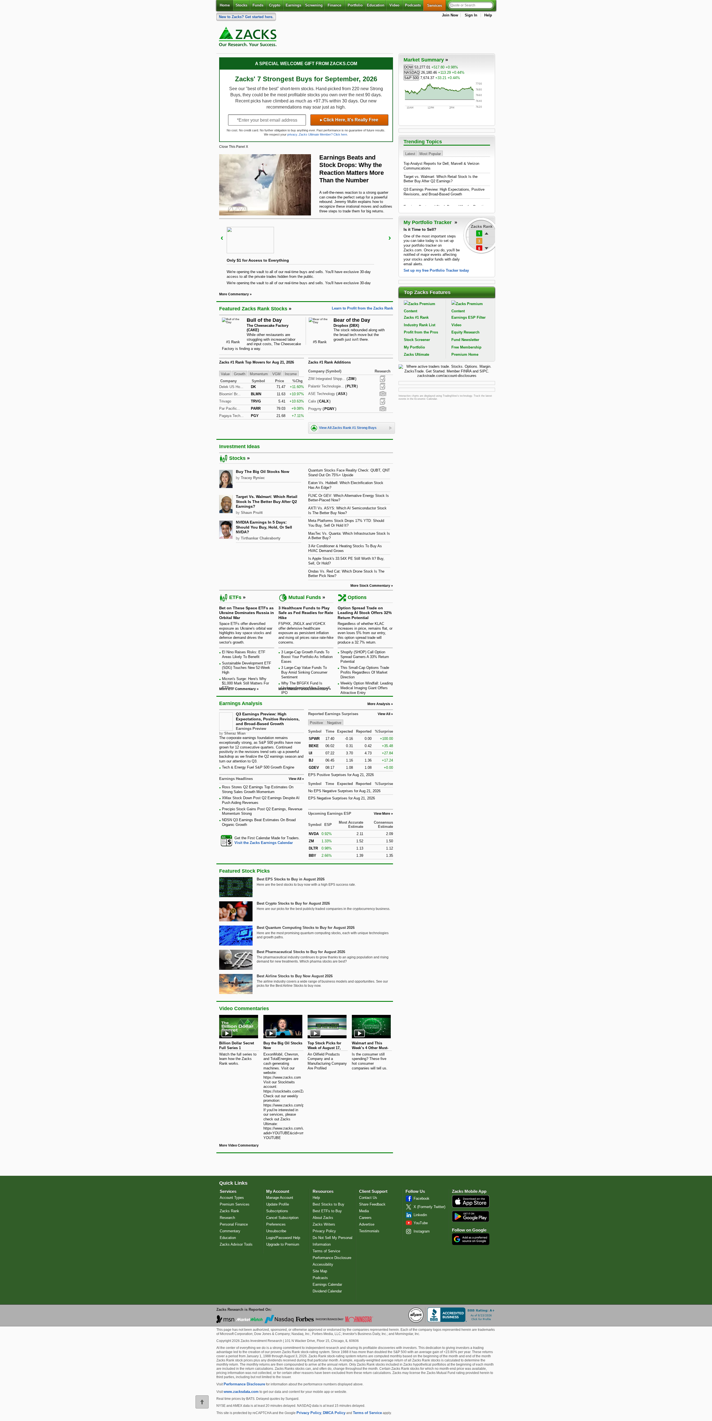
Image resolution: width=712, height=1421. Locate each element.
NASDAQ (411, 72)
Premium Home (464, 354)
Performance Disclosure (332, 1258)
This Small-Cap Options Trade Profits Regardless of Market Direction (364, 672)
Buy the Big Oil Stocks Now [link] (262, 471)
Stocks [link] (237, 458)
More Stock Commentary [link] (370, 586)
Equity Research (465, 332)
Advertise (366, 1224)
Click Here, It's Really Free (349, 119)
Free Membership (466, 347)
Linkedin (420, 1215)
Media (364, 1211)
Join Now (450, 15)
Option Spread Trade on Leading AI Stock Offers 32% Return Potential (365, 613)
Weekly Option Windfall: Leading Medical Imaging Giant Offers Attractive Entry (366, 687)
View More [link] (382, 814)
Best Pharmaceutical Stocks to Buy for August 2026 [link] (301, 952)
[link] (248, 38)
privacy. (292, 134)
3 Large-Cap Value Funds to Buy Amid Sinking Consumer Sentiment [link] (304, 672)
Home (225, 5)
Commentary (230, 1231)
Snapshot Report (382, 394)
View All (384, 714)
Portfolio (355, 5)
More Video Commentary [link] (239, 1145)
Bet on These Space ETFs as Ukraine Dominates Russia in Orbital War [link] (246, 613)
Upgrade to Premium (282, 1244)
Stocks (241, 5)
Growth (239, 374)
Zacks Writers (324, 1224)
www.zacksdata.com (241, 1392)
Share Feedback (372, 1204)
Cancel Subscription (282, 1218)
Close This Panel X (233, 147)
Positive (316, 723)
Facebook (421, 1198)
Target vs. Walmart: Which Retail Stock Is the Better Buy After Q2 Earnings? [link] (266, 501)
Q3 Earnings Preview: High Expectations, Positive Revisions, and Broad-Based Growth (268, 719)
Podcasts (413, 5)
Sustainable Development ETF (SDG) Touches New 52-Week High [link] (246, 667)
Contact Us (368, 1198)
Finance (334, 5)
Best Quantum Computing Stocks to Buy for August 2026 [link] (306, 928)
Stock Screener (417, 340)
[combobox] (261, 840)
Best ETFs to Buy (327, 1211)
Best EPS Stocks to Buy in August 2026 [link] (291, 879)
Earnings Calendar (327, 1284)
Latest (410, 153)
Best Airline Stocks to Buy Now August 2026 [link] (295, 976)
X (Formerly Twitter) (429, 1207)
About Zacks (323, 1218)
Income (291, 374)
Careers (365, 1218)
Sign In (471, 15)
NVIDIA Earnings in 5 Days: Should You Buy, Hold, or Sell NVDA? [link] (264, 527)
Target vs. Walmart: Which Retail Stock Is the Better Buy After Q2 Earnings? (441, 179)
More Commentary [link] (234, 294)
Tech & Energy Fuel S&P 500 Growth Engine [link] (258, 767)
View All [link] (295, 779)
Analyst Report (382, 379)
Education (375, 5)
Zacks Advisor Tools (236, 1244)
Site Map (320, 1271)
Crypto (274, 5)
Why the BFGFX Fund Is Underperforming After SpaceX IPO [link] (305, 687)
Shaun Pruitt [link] (252, 513)
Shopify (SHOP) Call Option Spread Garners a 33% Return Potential (364, 656)
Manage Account (279, 1198)
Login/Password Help (283, 1238)
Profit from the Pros (421, 332)
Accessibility (323, 1264)
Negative (334, 723)
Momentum (259, 374)
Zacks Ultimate (416, 354)
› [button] (389, 237)
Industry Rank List (419, 325)
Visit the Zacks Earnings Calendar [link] (263, 843)
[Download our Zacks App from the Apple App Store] (471, 1207)
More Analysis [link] (378, 704)
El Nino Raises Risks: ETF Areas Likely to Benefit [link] (243, 654)
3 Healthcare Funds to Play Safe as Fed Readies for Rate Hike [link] (305, 613)
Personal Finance (234, 1224)
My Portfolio (414, 347)
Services (436, 5)
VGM (276, 374)
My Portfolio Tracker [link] (428, 222)
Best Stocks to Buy (328, 1204)
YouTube (421, 1223)
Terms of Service (326, 1251)
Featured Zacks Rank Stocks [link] (253, 308)
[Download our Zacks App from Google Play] (470, 1216)
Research (227, 1218)
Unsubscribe (276, 1231)
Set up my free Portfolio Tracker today (436, 270)
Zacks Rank (229, 1211)
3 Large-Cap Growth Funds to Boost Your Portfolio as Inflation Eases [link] (307, 656)
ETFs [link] (235, 597)
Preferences (276, 1224)
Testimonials (369, 1231)
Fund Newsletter (465, 340)
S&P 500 (411, 78)
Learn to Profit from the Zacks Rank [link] (362, 308)
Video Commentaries (244, 1008)
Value (225, 374)
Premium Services (234, 1204)
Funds (258, 5)
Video (394, 5)
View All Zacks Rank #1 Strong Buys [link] (348, 428)
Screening (314, 5)
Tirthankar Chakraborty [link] (260, 538)
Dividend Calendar (327, 1291)
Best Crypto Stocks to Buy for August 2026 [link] (293, 903)
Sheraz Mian (235, 733)
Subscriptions (277, 1211)
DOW (408, 67)
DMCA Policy (334, 1413)
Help (488, 15)
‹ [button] (222, 237)
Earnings (293, 5)
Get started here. (246, 17)
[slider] (306, 251)
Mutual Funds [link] (304, 597)
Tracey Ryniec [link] (253, 478)
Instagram (422, 1231)
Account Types (232, 1198)
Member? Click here (323, 134)
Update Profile (277, 1204)
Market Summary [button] (424, 60)
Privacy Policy (324, 1231)
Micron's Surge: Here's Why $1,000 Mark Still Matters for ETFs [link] (245, 683)
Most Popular (430, 153)
